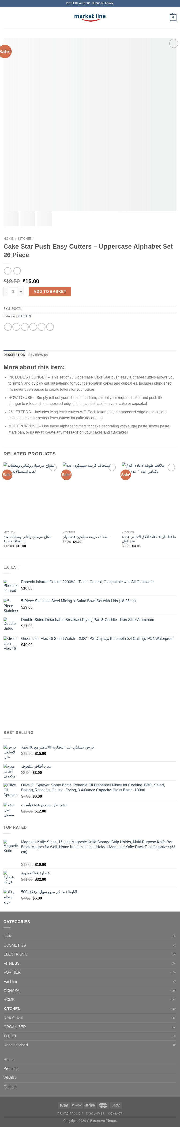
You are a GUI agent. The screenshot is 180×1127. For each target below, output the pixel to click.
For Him (10, 982)
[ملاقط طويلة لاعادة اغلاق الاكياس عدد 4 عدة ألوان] (149, 495)
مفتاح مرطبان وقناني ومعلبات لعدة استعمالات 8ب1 (27, 539)
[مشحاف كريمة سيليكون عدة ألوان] (90, 495)
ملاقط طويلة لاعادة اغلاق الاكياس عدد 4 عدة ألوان (149, 539)
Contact (10, 1087)
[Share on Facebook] (16, 327)
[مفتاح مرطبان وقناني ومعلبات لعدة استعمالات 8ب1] (31, 495)
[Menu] (6, 17)
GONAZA (11, 991)
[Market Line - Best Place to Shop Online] (90, 17)
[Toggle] (174, 1068)
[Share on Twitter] (25, 327)
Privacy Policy (70, 1113)
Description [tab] (14, 355)
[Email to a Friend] (33, 327)
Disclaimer (95, 1113)
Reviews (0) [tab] (38, 355)
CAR (8, 936)
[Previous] (3, 509)
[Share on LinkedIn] (50, 327)
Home (8, 238)
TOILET (10, 1036)
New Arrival (13, 1018)
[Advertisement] (90, 691)
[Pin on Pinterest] (41, 327)
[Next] (176, 509)
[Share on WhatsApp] (8, 327)
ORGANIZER (15, 1027)
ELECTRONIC (16, 954)
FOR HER (12, 972)
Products (11, 1069)
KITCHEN (25, 238)
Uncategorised (16, 1045)
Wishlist (10, 1078)
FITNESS (12, 963)
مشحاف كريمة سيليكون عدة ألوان (86, 537)
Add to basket (50, 292)
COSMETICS (15, 945)
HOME (9, 1000)
